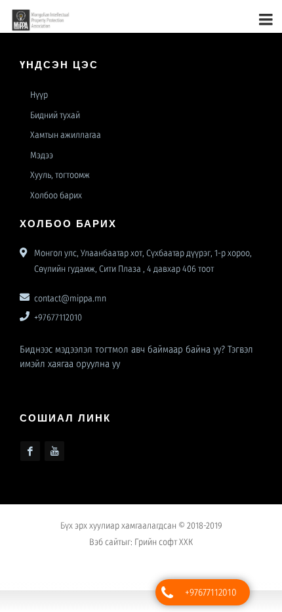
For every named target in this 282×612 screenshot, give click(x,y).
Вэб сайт (105, 547)
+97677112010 (211, 592)
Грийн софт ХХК (163, 547)
